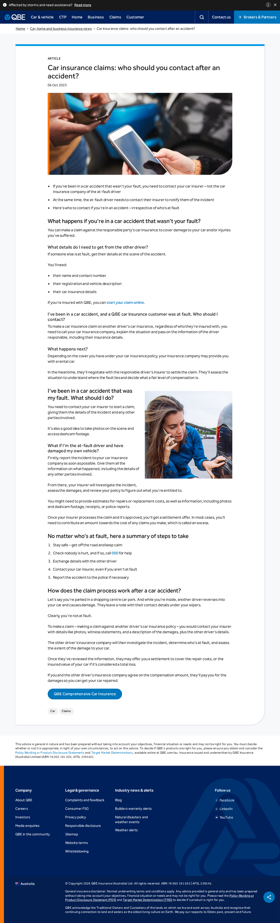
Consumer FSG (77, 808)
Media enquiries (27, 826)
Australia (28, 884)
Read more (82, 5)
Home (20, 29)
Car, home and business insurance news (61, 29)
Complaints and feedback (84, 800)
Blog (118, 800)
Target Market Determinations (112, 753)
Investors (22, 817)
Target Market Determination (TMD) (147, 900)
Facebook (227, 800)
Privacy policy (75, 817)
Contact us (221, 17)
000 (115, 553)
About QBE (23, 800)
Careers (21, 808)
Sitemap (71, 834)
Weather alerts (126, 830)
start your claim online (125, 302)
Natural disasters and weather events (131, 819)
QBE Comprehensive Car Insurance (85, 693)
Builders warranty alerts (133, 808)
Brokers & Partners (260, 17)
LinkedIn (226, 809)
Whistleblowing (77, 851)
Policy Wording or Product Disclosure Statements (49, 753)
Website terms (76, 843)
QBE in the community (32, 834)
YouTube (226, 817)
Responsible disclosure (83, 826)
